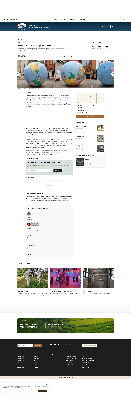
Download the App (91, 345)
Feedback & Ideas (71, 356)
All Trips (52, 354)
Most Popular (20, 358)
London (87, 159)
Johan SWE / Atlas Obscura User (36, 88)
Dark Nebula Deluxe (32, 230)
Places (19, 351)
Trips (51, 351)
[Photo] (100, 128)
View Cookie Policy (18, 387)
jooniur (39, 230)
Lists (35, 360)
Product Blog (69, 360)
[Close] (46, 384)
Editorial (36, 351)
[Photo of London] (80, 162)
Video (35, 362)
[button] (93, 43)
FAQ (83, 356)
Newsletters (37, 367)
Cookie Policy (85, 365)
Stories (35, 354)
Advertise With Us (87, 358)
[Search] (128, 19)
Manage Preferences (31, 390)
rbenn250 (43, 230)
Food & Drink (37, 356)
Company (85, 351)
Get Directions (90, 116)
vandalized (28, 132)
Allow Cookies (42, 390)
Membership (69, 354)
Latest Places (20, 356)
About (84, 354)
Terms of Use (58, 172)
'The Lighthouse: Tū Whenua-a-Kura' (61, 291)
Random (19, 362)
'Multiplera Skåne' (22, 291)
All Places (19, 354)
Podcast (36, 365)
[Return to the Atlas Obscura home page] (9, 19)
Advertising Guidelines (88, 360)
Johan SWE (23, 56)
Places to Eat (20, 360)
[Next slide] (113, 74)
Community (69, 351)
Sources (29, 254)
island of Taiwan (38, 141)
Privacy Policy (52, 172)
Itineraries (36, 358)
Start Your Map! (105, 26)
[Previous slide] (18, 74)
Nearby (19, 365)
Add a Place (20, 367)
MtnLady (49, 230)
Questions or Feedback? (65, 377)
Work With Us (69, 365)
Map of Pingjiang (88, 291)
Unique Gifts (69, 362)
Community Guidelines (72, 358)
